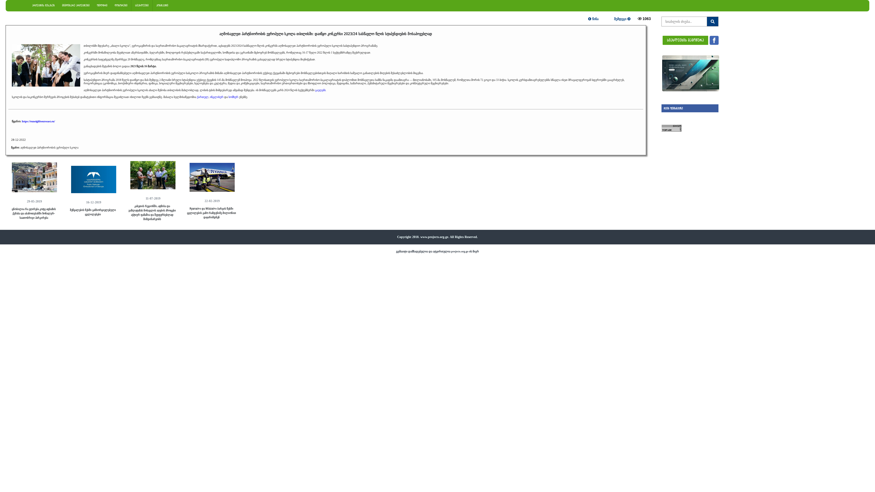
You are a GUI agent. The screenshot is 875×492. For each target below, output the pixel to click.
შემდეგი (620, 19)
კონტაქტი (162, 5)
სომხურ (233, 97)
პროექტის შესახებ (43, 5)
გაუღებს (320, 90)
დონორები (121, 5)
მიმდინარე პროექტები (76, 5)
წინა (595, 19)
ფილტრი (102, 5)
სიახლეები (142, 5)
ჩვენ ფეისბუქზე (673, 108)
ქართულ (202, 97)
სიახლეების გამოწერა (685, 40)
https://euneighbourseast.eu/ (38, 121)
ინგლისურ (217, 97)
